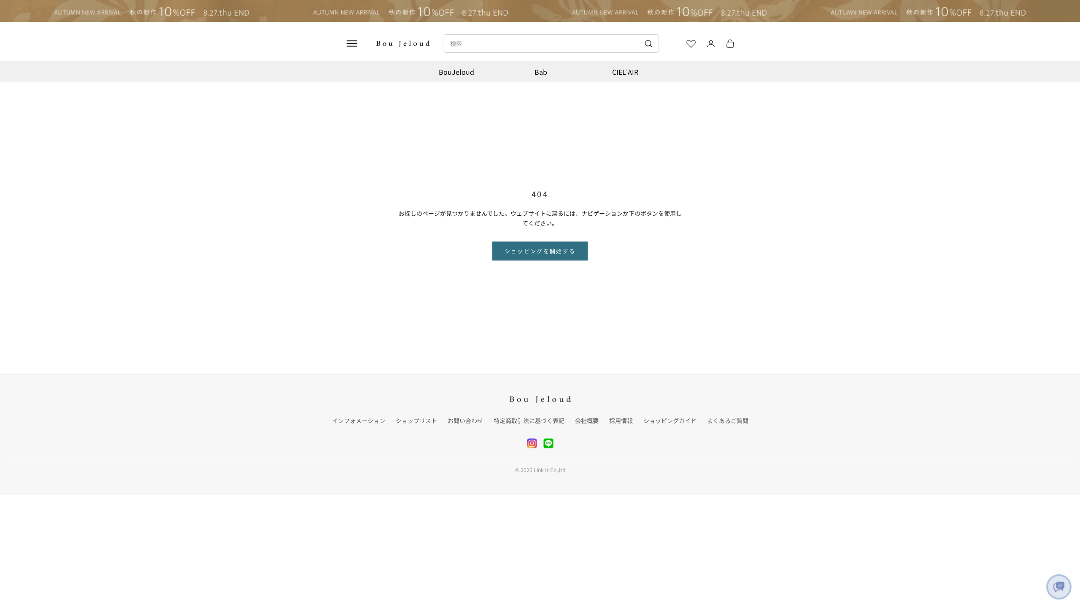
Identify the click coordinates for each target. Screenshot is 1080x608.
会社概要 (587, 420)
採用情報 (621, 420)
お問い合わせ (465, 420)
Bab (541, 71)
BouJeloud (456, 71)
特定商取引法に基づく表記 (529, 420)
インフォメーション (358, 420)
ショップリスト (416, 420)
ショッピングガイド (670, 420)
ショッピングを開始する (540, 251)
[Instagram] (532, 443)
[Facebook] (548, 443)
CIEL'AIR (625, 71)
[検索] (648, 43)
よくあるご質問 (727, 420)
